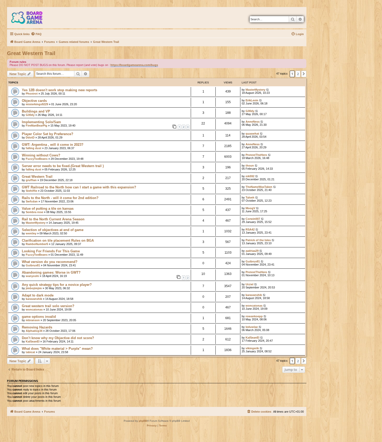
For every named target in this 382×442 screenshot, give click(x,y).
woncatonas (34, 309)
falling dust (33, 148)
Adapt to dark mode (38, 295)
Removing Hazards (37, 327)
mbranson (33, 320)
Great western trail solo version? (48, 306)
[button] (303, 74)
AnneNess (253, 121)
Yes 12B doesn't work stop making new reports (59, 90)
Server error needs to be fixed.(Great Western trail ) (63, 166)
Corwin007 (253, 218)
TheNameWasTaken (259, 186)
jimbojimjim (34, 288)
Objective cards (34, 101)
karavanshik (34, 298)
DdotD (30, 137)
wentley (31, 233)
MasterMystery (255, 89)
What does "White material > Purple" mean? (57, 349)
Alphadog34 (34, 330)
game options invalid (39, 317)
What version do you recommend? (49, 262)
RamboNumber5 (37, 244)
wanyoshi (32, 276)
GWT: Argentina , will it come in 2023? (52, 145)
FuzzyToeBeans (37, 158)
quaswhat (252, 133)
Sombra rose (34, 212)
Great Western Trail (31, 53)
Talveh (250, 197)
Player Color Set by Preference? (47, 134)
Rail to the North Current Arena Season (53, 219)
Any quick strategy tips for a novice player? (57, 285)
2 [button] (298, 73)
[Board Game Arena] (30, 17)
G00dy (30, 114)
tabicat (30, 352)
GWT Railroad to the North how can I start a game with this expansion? (79, 187)
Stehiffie (31, 190)
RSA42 (250, 229)
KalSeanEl (32, 341)
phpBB (143, 420)
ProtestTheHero (256, 154)
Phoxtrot (32, 93)
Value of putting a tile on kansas (48, 208)
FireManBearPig (36, 125)
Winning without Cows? (41, 155)
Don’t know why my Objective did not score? (58, 338)
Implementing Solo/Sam (41, 122)
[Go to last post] (267, 89)
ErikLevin (252, 100)
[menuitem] (36, 34)
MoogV (250, 208)
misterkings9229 (37, 104)
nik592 (250, 176)
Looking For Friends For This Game (51, 251)
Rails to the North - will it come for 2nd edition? (60, 198)
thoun (250, 165)
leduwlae (252, 326)
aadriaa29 (252, 250)
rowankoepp (254, 316)
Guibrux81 (33, 265)
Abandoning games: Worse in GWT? (51, 272)
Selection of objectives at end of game (52, 230)
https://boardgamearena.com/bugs (134, 65)
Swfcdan (32, 201)
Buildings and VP (36, 111)
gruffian (31, 180)
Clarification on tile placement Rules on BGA (58, 240)
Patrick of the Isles (258, 240)
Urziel (249, 284)
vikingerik (252, 348)
